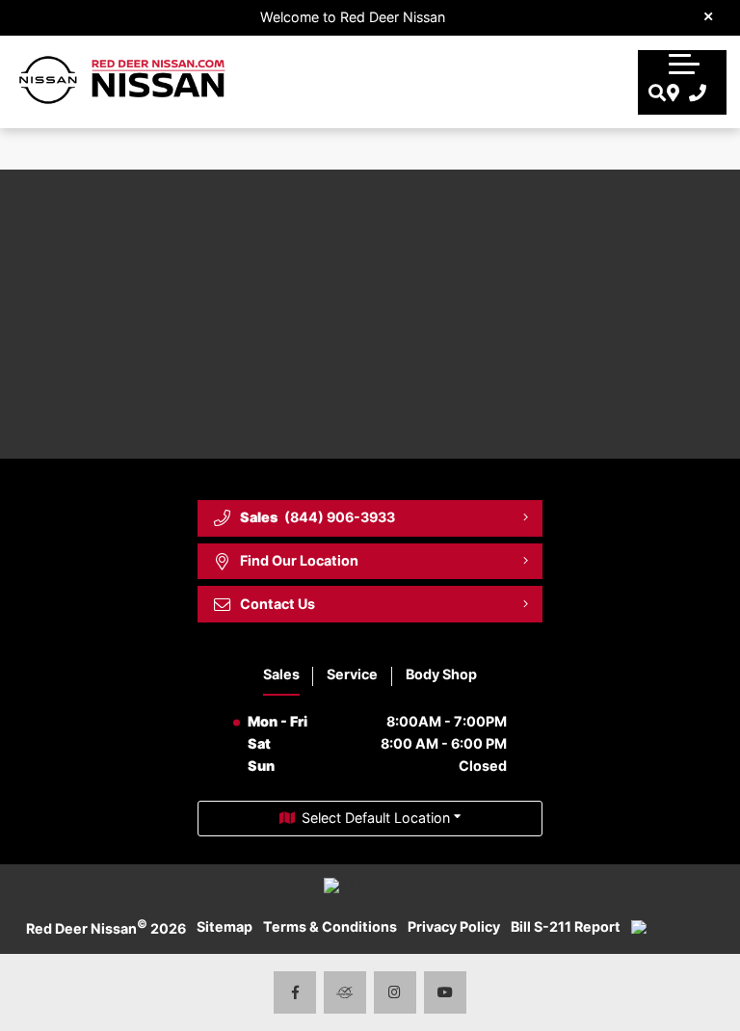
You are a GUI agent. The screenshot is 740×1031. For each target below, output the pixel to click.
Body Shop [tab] (441, 674)
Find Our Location (299, 560)
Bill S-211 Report (566, 926)
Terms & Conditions (330, 926)
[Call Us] (693, 94)
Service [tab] (352, 674)
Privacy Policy (454, 926)
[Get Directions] (671, 94)
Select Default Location (376, 817)
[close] (709, 15)
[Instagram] (395, 993)
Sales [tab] (281, 674)
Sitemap (224, 926)
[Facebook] (295, 993)
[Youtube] (445, 993)
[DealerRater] (345, 993)
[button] (684, 61)
